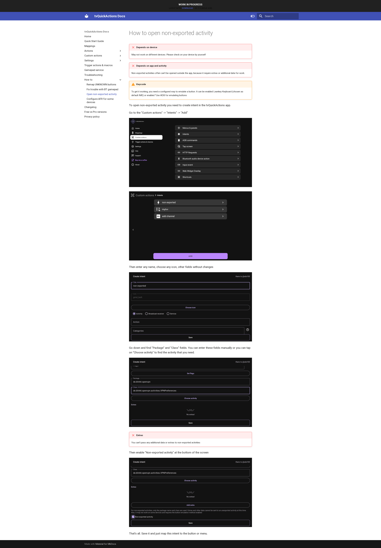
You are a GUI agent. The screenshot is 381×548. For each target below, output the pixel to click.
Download (187, 8)
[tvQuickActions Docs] (86, 16)
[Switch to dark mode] (252, 16)
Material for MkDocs (105, 544)
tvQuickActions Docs (96, 31)
